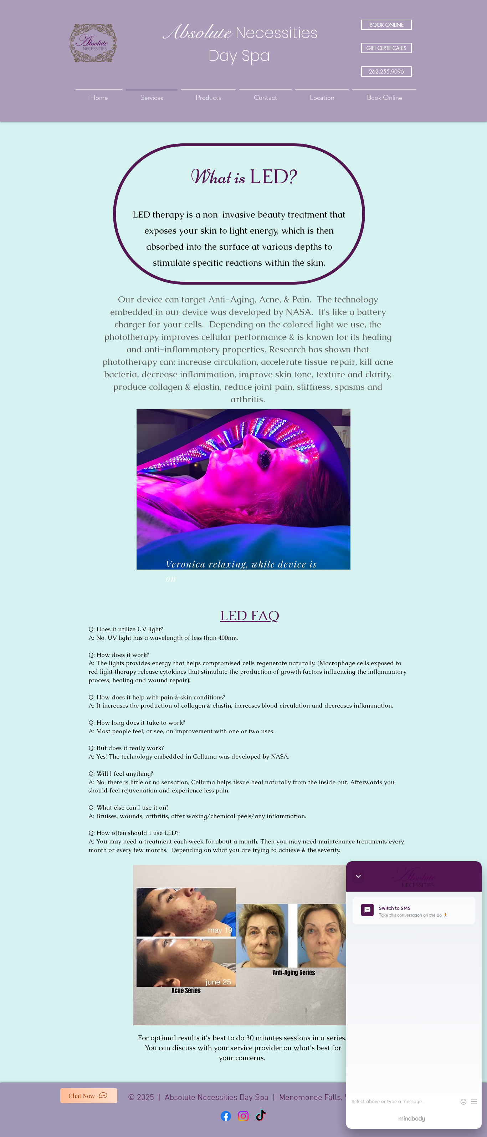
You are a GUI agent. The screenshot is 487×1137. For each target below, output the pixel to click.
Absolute (196, 32)
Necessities (277, 33)
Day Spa (239, 55)
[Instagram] (243, 1116)
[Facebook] (226, 1116)
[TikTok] (261, 1116)
